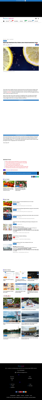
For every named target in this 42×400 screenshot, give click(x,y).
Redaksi (18, 395)
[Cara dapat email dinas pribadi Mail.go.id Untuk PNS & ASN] (21, 275)
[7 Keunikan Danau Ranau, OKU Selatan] (30, 303)
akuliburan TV (6, 307)
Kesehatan (5, 40)
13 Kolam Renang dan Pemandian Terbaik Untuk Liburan (11, 338)
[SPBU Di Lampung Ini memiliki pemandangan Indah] (12, 316)
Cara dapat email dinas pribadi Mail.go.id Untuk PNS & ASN (20, 280)
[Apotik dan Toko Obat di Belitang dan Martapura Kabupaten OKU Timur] (7, 227)
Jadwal (12, 385)
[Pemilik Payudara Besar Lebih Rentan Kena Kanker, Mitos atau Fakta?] (7, 217)
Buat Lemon (9, 170)
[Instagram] (20, 392)
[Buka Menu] (36, 18)
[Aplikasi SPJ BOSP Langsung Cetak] (8, 275)
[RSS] (26, 392)
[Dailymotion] (24, 392)
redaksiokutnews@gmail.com (22, 372)
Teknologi (5, 277)
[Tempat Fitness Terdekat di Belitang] (7, 237)
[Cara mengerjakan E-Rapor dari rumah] (8, 286)
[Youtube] (22, 392)
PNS (12, 379)
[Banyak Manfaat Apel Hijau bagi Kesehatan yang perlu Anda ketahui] (21, 184)
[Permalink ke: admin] (4, 45)
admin (6, 44)
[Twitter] (34, 177)
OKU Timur (5, 335)
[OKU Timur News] (8, 18)
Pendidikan (30, 378)
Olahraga (12, 378)
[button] (38, 18)
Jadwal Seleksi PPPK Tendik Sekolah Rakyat (20, 292)
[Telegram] (36, 177)
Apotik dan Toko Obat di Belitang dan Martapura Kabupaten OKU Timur (25, 222)
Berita (14, 237)
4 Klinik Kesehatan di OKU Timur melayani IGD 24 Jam (23, 242)
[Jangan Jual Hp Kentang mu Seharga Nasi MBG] (33, 275)
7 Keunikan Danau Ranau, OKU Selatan (28, 309)
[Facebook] (32, 177)
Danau (23, 307)
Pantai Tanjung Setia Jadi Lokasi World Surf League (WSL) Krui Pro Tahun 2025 (29, 324)
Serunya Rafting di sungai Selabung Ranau (11, 309)
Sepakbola (12, 387)
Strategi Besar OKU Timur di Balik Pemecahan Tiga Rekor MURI (33, 292)
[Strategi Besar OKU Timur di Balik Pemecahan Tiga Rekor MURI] (33, 286)
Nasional (17, 289)
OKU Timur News (12, 397)
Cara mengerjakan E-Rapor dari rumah (8, 292)
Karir (31, 395)
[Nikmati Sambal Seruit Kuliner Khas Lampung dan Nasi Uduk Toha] (30, 331)
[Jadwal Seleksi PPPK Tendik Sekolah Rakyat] (21, 286)
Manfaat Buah (15, 170)
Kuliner (23, 335)
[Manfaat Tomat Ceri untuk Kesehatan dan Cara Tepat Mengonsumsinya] (8, 184)
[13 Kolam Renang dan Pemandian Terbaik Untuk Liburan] (12, 331)
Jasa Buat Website (31, 397)
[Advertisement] (21, 9)
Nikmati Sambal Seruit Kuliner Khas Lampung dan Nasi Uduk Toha (29, 338)
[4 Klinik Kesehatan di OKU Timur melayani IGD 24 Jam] (7, 247)
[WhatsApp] (38, 177)
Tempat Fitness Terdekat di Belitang (19, 236)
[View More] (21, 296)
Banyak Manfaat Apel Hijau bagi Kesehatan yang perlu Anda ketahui (20, 189)
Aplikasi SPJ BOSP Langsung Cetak (8, 280)
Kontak (22, 395)
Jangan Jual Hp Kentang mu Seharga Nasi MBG (33, 280)
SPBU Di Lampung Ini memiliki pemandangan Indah (11, 324)
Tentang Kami (12, 395)
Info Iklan (27, 395)
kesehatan (9, 92)
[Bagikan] (38, 45)
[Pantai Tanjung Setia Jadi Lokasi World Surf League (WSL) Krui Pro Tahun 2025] (30, 316)
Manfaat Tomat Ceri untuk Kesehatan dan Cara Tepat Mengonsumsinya (8, 189)
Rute (30, 384)
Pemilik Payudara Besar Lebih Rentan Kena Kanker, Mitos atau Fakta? (26, 215)
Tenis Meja (30, 385)
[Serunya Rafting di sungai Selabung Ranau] (12, 303)
